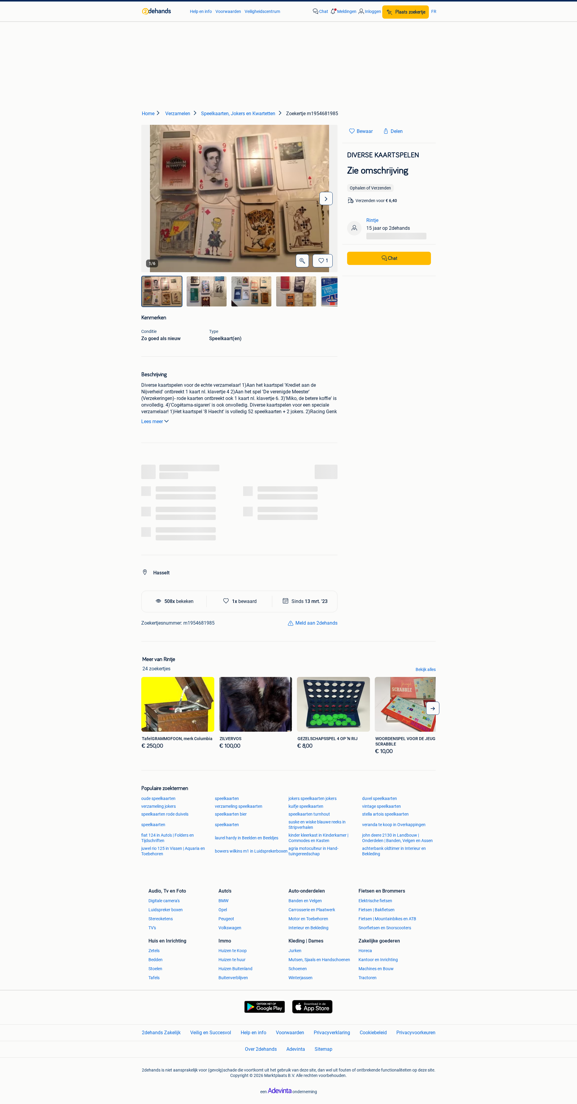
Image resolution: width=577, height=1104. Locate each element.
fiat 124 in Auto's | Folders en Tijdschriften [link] (167, 838)
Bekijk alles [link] (426, 669)
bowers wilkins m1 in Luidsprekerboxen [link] (251, 851)
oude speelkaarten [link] (158, 798)
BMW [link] (223, 900)
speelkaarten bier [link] (231, 814)
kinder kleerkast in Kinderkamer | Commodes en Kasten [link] (318, 838)
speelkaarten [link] (227, 798)
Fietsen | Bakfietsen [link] (377, 909)
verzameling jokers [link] (158, 806)
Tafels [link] (154, 977)
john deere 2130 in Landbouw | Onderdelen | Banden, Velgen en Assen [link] (397, 838)
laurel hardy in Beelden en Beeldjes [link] (246, 837)
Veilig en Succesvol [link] (210, 1032)
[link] (163, 11)
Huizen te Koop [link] (232, 950)
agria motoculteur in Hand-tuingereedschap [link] (313, 851)
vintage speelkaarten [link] (381, 806)
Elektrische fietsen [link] (375, 900)
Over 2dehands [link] (261, 1049)
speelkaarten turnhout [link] (309, 814)
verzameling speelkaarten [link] (238, 806)
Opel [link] (222, 909)
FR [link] (433, 11)
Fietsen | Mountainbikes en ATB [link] (387, 918)
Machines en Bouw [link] (376, 968)
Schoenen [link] (297, 968)
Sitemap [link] (323, 1049)
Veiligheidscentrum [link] (262, 11)
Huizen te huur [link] (232, 959)
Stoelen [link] (155, 968)
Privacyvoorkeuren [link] (415, 1032)
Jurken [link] (294, 950)
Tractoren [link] (368, 977)
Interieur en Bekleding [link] (308, 927)
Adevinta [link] (295, 1049)
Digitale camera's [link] (164, 900)
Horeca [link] (365, 950)
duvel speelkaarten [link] (379, 798)
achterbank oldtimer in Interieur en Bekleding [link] (394, 851)
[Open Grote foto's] (302, 260)
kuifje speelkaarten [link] (305, 806)
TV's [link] (152, 927)
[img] (162, 291)
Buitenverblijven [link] (233, 977)
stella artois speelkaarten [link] (385, 814)
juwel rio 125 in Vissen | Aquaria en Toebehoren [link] (173, 851)
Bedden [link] (155, 959)
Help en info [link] (201, 11)
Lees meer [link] (152, 421)
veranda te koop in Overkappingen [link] (394, 824)
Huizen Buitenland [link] (235, 968)
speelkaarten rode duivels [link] (164, 814)
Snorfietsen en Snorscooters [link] (385, 927)
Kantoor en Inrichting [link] (378, 959)
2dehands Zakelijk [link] (161, 1032)
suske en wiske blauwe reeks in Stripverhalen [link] (317, 825)
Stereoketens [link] (160, 918)
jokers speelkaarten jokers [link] (312, 798)
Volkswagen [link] (229, 927)
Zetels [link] (154, 950)
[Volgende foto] (326, 198)
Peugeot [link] (226, 918)
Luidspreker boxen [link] (165, 909)
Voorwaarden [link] (228, 11)
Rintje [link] (372, 220)
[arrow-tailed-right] (432, 708)
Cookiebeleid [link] (373, 1032)
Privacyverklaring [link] (332, 1032)
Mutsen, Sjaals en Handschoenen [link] (319, 959)
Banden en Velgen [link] (305, 900)
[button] (342, 11)
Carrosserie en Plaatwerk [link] (311, 909)
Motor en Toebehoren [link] (308, 918)
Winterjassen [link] (300, 977)
